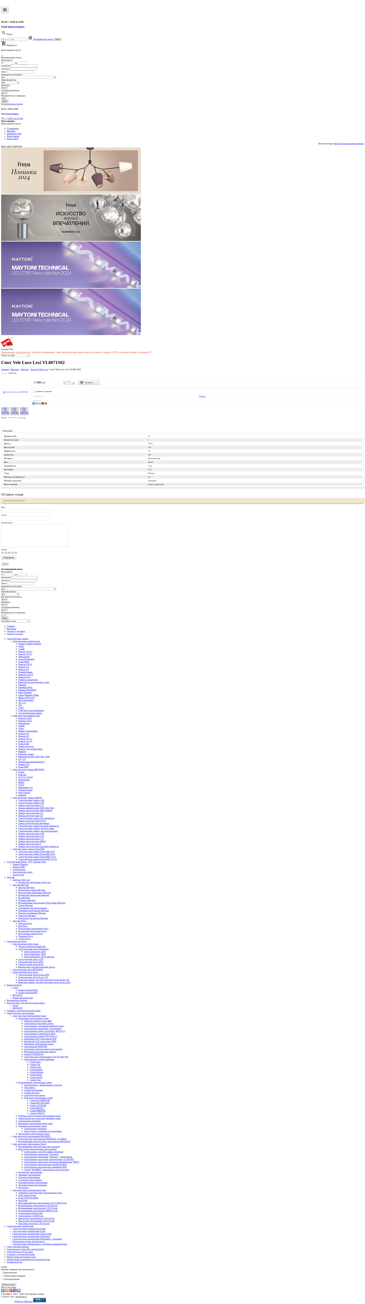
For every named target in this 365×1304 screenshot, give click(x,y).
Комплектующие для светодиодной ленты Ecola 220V (44, 982)
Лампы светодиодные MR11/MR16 (35, 810)
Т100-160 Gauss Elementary (31, 710)
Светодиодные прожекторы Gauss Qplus (32, 1234)
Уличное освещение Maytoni (32, 913)
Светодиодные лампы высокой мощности (38, 826)
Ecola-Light (23, 744)
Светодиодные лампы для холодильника (38, 831)
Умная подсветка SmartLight (31, 946)
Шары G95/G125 (26, 697)
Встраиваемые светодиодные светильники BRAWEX (44, 1141)
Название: (6, 66)
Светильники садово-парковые (39, 1059)
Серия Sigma (36, 1075)
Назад (5, 564)
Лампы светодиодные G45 (31, 836)
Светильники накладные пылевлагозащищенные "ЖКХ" (52, 1162)
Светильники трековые (35, 1128)
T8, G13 (22, 703)
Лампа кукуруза (26, 746)
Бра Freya (22, 926)
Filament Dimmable (27, 690)
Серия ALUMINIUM (40, 1100)
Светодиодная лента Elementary (33, 949)
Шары (21, 782)
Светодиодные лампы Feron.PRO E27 (36, 851)
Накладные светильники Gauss (33, 1018)
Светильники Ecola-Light (30, 1213)
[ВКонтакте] (34, 402)
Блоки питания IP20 (28, 990)
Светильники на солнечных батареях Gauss (39, 1118)
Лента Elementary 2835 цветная (39, 957)
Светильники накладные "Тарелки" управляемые (48, 1157)
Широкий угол (25, 787)
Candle (21, 649)
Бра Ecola (22, 1200)
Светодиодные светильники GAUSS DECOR (46, 1057)
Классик (22, 774)
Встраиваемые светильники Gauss (35, 1082)
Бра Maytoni (24, 898)
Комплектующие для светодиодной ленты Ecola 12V (44, 980)
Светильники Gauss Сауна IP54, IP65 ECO (44, 1031)
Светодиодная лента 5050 (30, 962)
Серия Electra (36, 1069)
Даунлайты (29, 1087)
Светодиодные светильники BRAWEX (32, 1136)
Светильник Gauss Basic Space (38, 1023)
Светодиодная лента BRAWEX (28, 969)
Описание (8, 431)
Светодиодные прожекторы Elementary (31, 1236)
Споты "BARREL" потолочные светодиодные (46, 1169)
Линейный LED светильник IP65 (40, 1041)
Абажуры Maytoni (27, 916)
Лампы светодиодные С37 (31, 805)
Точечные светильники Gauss (38, 1098)
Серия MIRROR (37, 1110)
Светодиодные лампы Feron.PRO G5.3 (37, 857)
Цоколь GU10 (25, 654)
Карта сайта (12, 139)
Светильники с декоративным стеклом (43, 1085)
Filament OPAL (25, 687)
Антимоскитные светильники (32, 1182)
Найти (57, 39)
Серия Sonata (36, 1077)
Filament (22, 685)
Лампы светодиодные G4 (30, 813)
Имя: (3, 507)
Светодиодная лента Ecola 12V (33, 977)
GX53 (21, 785)
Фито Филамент (26, 700)
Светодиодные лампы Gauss (26, 641)
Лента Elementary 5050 (35, 954)
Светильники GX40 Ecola (30, 1216)
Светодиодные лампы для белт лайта (36, 828)
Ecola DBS (23, 767)
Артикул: (5, 69)
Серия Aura (35, 1062)
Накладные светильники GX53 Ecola (36, 1221)
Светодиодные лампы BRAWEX (28, 769)
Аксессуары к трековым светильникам (43, 1131)
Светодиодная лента (22, 872)
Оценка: (4, 550)
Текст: (4, 72)
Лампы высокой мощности (31, 762)
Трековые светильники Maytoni (33, 910)
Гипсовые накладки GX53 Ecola (33, 1223)
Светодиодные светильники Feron (29, 1144)
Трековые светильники (29, 1175)
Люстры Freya (19, 921)
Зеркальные (24, 656)
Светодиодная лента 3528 (30, 959)
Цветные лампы (26, 754)
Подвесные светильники (30, 1172)
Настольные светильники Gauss (33, 1134)
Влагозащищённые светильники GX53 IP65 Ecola (42, 1203)
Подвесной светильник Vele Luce (34, 882)
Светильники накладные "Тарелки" (41, 1154)
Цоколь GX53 (25, 664)
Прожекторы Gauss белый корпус (29, 1241)
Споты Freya (24, 939)
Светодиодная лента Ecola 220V (33, 975)
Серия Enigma (36, 1072)
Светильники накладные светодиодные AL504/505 (49, 1159)
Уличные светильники (29, 1177)
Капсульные (24, 792)
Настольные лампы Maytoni (31, 890)
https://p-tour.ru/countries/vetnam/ (349, 143)
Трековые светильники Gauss (32, 1126)
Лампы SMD (19, 867)
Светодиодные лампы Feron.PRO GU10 (37, 859)
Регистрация (13, 136)
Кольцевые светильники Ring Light (35, 1123)
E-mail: (4, 515)
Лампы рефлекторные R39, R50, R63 (36, 808)
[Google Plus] (45, 402)
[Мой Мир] (42, 402)
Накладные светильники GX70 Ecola (36, 1218)
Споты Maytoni (25, 905)
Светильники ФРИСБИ (35, 1046)
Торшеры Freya (25, 936)
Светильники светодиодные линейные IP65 (45, 1167)
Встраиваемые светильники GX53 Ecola (37, 1208)
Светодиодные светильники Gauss (29, 1016)
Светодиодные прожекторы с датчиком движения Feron (40, 1244)
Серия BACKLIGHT (40, 1103)
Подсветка (23, 1187)
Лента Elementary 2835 (35, 951)
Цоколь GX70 (25, 718)
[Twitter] (37, 402)
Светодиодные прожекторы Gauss (29, 1228)
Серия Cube (35, 1067)
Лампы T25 (23, 764)
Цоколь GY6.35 (25, 674)
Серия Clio (35, 1064)
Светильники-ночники (29, 1121)
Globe (21, 646)
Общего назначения (27, 680)
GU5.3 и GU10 (25, 777)
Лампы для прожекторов (30, 749)
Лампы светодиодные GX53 (32, 821)
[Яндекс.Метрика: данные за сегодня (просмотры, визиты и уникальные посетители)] (23, 1301)
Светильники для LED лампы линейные (43, 1152)
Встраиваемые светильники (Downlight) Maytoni (41, 903)
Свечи (21, 772)
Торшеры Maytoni (26, 900)
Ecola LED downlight (28, 1198)
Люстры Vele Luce (21, 880)
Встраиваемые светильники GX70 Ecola (37, 1205)
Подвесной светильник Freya (32, 931)
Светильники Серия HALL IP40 (39, 1034)
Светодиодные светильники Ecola (29, 1190)
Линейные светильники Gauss (38, 1044)
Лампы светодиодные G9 (30, 815)
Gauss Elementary (26, 659)
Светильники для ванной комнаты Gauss (44, 1026)
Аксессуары (18, 874)
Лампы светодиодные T (29, 844)
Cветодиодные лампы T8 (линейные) (36, 818)
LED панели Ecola (27, 1195)
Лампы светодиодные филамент (34, 823)
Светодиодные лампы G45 (31, 803)
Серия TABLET (37, 1113)
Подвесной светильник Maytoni (33, 895)
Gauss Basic (23, 662)
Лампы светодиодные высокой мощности (38, 846)
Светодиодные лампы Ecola (26, 715)
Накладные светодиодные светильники (37, 1149)
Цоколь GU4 (24, 677)
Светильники (19, 869)
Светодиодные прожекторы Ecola (29, 1231)
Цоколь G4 (23, 667)
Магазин (11, 131)
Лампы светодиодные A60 (31, 833)
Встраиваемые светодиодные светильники (39, 1146)
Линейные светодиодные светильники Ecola (40, 1193)
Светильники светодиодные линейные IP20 (45, 1164)
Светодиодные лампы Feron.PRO (29, 849)
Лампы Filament (20, 864)
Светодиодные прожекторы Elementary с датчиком (37, 1239)
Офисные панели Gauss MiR (38, 1021)
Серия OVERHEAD (33, 1054)
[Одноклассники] (39, 402)
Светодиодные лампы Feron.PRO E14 (36, 854)
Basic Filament (25, 692)
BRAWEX (18, 995)
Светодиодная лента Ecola (25, 972)
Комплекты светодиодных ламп (33, 682)
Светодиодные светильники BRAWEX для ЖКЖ (42, 1139)
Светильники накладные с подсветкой (42, 1028)
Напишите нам (14, 133)
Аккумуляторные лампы (30, 713)
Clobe (21, 728)
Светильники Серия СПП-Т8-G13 (40, 1036)
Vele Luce (202, 396)
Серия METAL (37, 1108)
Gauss (15, 987)
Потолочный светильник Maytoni (34, 892)
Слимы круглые (31, 1093)
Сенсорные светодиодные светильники (43, 1049)
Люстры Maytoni (21, 885)
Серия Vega (35, 1080)
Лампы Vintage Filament (29, 644)
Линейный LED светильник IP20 (40, 1039)
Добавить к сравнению (43, 391)
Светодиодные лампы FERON (27, 798)
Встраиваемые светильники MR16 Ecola (38, 1211)
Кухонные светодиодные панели (40, 1051)
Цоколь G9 (23, 669)
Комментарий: (7, 523)
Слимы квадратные (33, 1090)
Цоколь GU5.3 (25, 651)
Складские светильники (30, 1180)
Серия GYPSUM (38, 1105)
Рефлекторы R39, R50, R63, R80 (33, 756)
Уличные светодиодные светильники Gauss (39, 1116)
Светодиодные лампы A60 (31, 800)
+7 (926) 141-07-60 (14, 118)
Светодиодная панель (34, 1095)
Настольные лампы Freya (30, 933)
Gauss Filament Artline (28, 695)
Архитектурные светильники (32, 1185)
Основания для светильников (32, 908)
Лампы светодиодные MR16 (32, 841)
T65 (20, 705)
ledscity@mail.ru (16, 27)
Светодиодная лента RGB (30, 964)
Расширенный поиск (43, 39)
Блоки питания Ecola (23, 998)
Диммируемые (25, 672)
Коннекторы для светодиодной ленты (36, 967)
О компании (13, 128)
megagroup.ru (21, 1297)
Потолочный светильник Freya (33, 928)
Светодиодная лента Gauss (25, 944)
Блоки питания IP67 (28, 992)
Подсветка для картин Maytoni (33, 918)
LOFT (21, 708)
